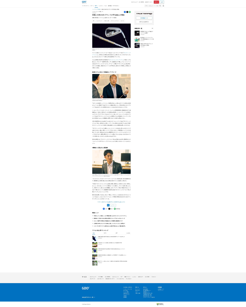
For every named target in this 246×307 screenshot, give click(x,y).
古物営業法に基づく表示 (147, 294)
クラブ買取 (100, 276)
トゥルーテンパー (99, 20)
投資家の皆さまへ (126, 293)
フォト (105, 5)
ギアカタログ (115, 5)
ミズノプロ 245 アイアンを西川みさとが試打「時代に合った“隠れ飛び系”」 (110, 226)
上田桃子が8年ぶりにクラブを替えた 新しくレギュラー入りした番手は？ (109, 223)
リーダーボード (85, 5)
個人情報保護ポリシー (147, 290)
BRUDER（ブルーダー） (110, 278)
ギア (96, 5)
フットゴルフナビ (120, 278)
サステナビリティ (126, 294)
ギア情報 (98, 9)
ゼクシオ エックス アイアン (116, 60)
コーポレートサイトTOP (127, 289)
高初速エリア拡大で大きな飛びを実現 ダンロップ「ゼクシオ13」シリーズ (109, 218)
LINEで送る (118, 208)
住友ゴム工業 (106, 20)
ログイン (156, 2)
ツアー (91, 5)
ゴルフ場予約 (141, 2)
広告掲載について (161, 289)
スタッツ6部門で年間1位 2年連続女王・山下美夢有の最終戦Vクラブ (108, 221)
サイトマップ (137, 289)
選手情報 (110, 5)
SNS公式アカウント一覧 (87, 297)
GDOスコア (140, 276)
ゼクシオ (122, 20)
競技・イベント (127, 276)
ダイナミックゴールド (115, 20)
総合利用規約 (145, 289)
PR (93, 20)
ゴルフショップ (134, 2)
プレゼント (154, 276)
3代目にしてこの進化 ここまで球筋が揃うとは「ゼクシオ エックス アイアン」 (110, 215)
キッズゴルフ (128, 278)
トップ (93, 9)
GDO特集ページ (144, 18)
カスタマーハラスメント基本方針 (149, 297)
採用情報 (125, 297)
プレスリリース (160, 290)
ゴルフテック (92, 278)
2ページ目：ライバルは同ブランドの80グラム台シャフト (112, 202)
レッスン (100, 5)
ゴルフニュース (115, 276)
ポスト (112, 208)
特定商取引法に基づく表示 (147, 293)
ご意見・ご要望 (137, 293)
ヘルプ (162, 2)
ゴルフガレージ (100, 278)
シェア (106, 208)
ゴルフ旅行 (147, 276)
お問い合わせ (137, 290)
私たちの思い (125, 290)
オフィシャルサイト (144, 21)
